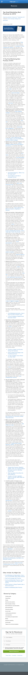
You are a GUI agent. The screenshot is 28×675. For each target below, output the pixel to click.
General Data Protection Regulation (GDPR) (14, 444)
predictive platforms (20, 254)
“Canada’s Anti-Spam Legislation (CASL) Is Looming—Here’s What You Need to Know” (16, 477)
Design (6, 600)
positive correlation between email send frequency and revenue (15, 144)
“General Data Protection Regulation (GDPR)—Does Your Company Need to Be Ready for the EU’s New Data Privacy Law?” (16, 469)
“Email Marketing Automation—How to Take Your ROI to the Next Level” (16, 314)
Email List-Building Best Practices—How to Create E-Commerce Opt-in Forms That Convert (14, 581)
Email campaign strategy (13, 18)
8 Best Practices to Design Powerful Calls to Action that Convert (14, 585)
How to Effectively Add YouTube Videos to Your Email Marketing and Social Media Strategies (14, 139)
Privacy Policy (8, 655)
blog (22, 42)
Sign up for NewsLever (14, 651)
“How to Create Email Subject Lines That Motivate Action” (15, 353)
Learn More (14, 655)
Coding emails (8, 596)
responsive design (15, 92)
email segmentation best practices (14, 277)
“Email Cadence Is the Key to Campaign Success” (14, 176)
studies (18, 266)
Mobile (6, 618)
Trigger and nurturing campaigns (11, 624)
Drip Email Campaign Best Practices (13, 578)
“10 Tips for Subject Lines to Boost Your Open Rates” (15, 356)
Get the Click (7, 611)
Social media (7, 622)
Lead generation (8, 614)
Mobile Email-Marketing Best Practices (13, 587)
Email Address (4, 637)
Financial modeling (9, 609)
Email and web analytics (10, 601)
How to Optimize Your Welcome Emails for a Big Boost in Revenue (15, 209)
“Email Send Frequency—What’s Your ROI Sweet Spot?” (16, 173)
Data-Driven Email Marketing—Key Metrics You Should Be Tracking (13, 558)
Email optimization (9, 607)
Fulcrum (14, 2)
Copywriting (7, 598)
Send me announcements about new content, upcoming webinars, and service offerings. (14, 648)
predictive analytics (10, 252)
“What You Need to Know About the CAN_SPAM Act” (15, 473)
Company (4, 644)
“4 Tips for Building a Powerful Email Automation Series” (16, 317)
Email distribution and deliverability (12, 605)
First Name (4, 641)
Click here (11, 103)
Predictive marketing (9, 620)
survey (10, 326)
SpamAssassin (9, 500)
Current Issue (19, 655)
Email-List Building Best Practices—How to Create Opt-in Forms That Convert (15, 231)
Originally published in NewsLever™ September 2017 (14, 17)
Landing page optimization (10, 613)
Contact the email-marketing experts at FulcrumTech (13, 563)
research (10, 510)
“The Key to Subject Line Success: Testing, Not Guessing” (15, 350)
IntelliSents (10, 549)
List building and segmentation (11, 616)
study (10, 89)
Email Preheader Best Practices (13, 376)
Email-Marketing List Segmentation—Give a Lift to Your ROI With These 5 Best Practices (15, 575)
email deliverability (20, 157)
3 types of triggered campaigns (12, 301)
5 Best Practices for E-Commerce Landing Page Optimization (15, 416)
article (12, 224)
